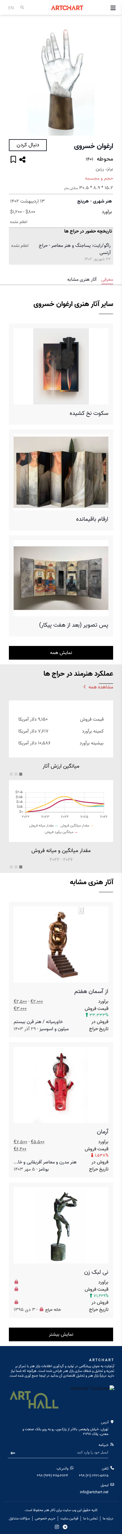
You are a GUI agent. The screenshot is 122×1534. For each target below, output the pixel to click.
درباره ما (108, 1518)
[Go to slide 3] (11, 774)
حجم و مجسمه (99, 178)
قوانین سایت (69, 1518)
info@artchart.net (94, 1492)
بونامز (43, 1169)
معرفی (107, 279)
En (11, 7)
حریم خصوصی (45, 1518)
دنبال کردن (28, 145)
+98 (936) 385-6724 (52, 1475)
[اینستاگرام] (57, 1526)
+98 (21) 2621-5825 (93, 1475)
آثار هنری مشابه (82, 279)
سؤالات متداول (19, 1518)
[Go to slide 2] (16, 774)
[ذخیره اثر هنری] (13, 160)
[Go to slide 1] (20, 774)
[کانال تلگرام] (65, 1526)
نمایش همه (61, 653)
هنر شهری (102, 201)
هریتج (83, 201)
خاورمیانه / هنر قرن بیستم (38, 1022)
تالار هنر (49, 1510)
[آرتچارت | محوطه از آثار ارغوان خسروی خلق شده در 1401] (61, 78)
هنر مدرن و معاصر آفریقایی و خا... (45, 1162)
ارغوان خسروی (93, 146)
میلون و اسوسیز (54, 1029)
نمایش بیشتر (61, 1334)
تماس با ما (90, 1518)
